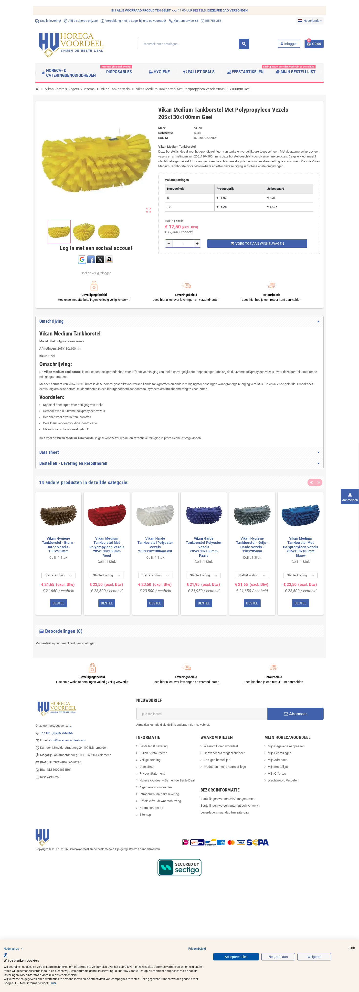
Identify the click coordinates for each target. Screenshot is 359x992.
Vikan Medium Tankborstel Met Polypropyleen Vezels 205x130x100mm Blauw (300, 546)
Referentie (165, 133)
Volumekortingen (177, 180)
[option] (58, 553)
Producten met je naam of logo (225, 767)
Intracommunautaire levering (159, 794)
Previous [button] (311, 482)
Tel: (56, 733)
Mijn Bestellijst (278, 767)
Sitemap (145, 814)
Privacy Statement (152, 773)
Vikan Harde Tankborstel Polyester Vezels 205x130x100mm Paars (204, 546)
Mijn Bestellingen (279, 753)
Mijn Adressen (277, 760)
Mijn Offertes (277, 773)
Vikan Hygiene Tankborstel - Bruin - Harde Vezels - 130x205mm (58, 544)
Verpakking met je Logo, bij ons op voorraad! (135, 20)
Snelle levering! (50, 20)
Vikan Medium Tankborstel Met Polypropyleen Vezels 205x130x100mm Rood (107, 546)
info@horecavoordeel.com (67, 740)
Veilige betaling (149, 760)
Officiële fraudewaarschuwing (160, 801)
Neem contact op (151, 808)
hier (53, 983)
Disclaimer (146, 767)
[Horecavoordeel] (72, 43)
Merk (162, 128)
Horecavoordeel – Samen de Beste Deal (167, 780)
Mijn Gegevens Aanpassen (286, 746)
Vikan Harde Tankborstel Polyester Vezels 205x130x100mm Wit (155, 544)
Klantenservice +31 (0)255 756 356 (197, 20)
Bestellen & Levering (153, 746)
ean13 (163, 138)
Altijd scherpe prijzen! (83, 20)
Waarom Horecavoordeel (221, 746)
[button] (14, 948)
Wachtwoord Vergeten (283, 780)
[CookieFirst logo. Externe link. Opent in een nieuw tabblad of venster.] (5, 955)
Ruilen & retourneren (153, 753)
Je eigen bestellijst (217, 760)
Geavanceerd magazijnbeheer (224, 753)
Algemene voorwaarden (155, 787)
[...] (70, 725)
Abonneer (297, 713)
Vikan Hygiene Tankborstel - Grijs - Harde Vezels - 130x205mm (252, 544)
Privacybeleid (197, 948)
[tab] (179, 321)
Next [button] (318, 482)
